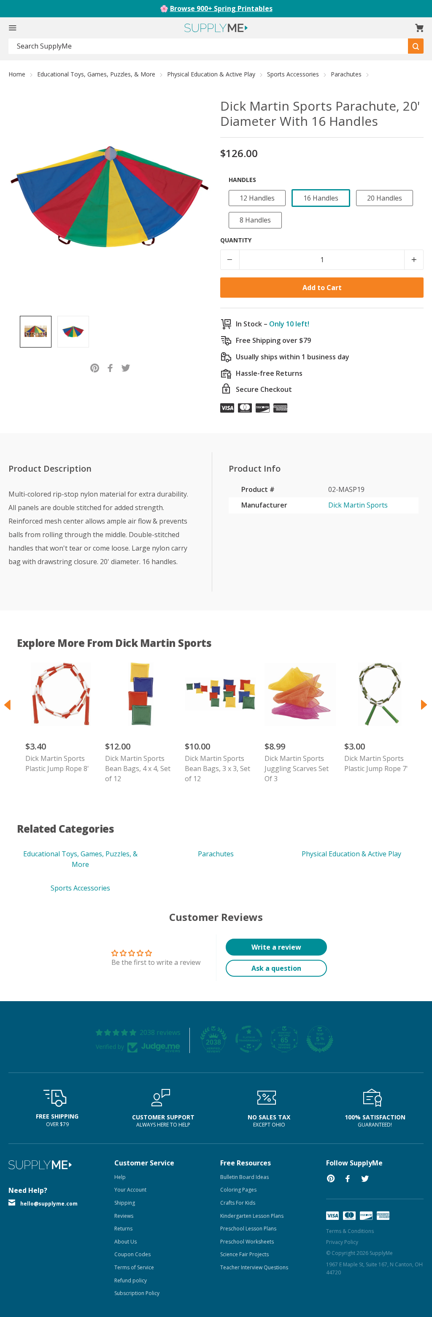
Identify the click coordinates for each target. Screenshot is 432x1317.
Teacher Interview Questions (254, 1267)
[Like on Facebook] (110, 367)
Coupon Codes (132, 1254)
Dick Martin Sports (358, 505)
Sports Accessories (293, 74)
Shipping (124, 1202)
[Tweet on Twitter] (126, 367)
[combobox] (208, 46)
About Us (125, 1241)
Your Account (130, 1189)
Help (120, 1177)
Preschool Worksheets (247, 1241)
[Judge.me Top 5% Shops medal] (319, 1039)
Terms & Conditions (350, 1231)
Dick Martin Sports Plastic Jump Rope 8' (57, 763)
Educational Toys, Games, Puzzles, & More (96, 74)
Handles (242, 180)
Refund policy (130, 1280)
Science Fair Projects (244, 1254)
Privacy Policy (342, 1242)
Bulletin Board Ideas (244, 1177)
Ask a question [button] (276, 968)
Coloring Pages (238, 1189)
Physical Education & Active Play (211, 74)
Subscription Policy (136, 1293)
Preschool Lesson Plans (248, 1228)
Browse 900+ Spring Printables (221, 8)
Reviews (123, 1215)
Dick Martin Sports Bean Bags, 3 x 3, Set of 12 (217, 768)
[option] (35, 332)
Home (16, 74)
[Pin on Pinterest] (94, 367)
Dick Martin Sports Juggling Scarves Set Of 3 (297, 768)
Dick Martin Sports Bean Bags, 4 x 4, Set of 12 (137, 768)
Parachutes (346, 74)
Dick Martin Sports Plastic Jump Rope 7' (376, 763)
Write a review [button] (276, 947)
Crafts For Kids (237, 1202)
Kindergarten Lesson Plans (252, 1215)
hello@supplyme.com (49, 1203)
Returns (123, 1228)
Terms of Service (134, 1267)
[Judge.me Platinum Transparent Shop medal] (248, 1039)
